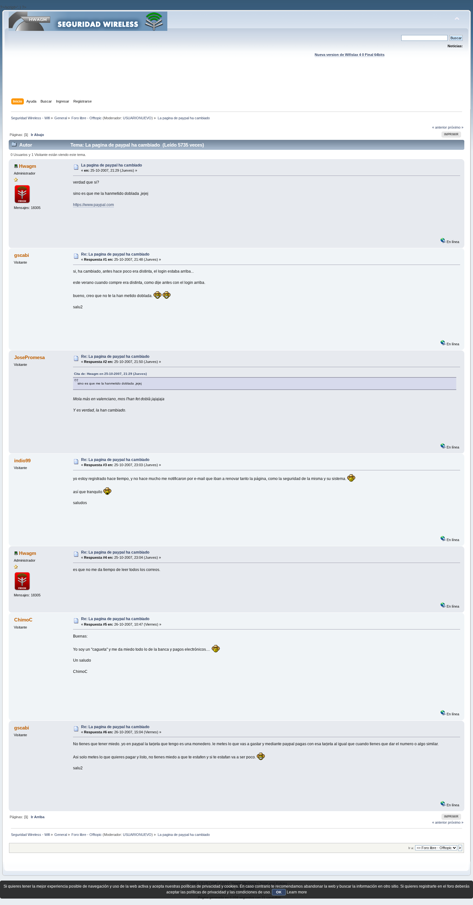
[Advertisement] (236, 83)
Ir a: (411, 848)
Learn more (297, 892)
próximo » (455, 127)
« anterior (439, 127)
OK (279, 892)
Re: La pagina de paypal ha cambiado (115, 254)
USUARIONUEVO (137, 118)
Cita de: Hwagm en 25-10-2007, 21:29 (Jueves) (110, 374)
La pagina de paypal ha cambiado (111, 165)
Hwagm (27, 166)
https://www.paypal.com (93, 205)
